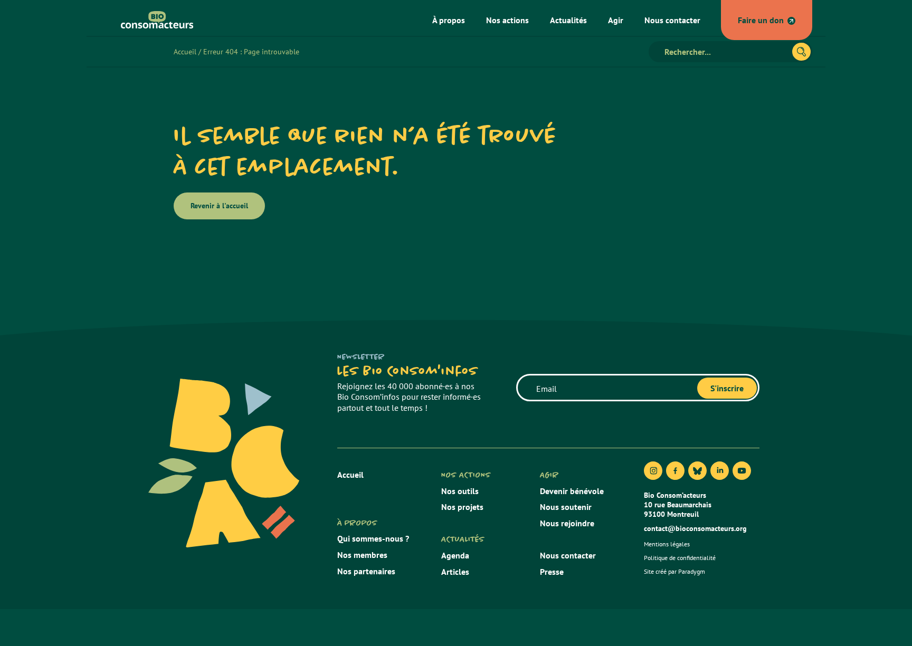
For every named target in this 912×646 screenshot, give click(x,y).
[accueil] (153, 19)
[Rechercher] (801, 51)
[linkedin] (719, 470)
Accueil (185, 51)
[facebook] (675, 470)
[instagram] (653, 470)
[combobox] (725, 51)
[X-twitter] (697, 470)
